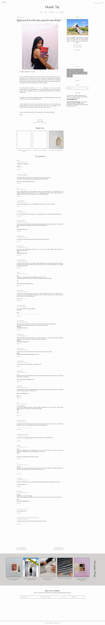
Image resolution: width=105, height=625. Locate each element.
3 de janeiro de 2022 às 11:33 (22, 212)
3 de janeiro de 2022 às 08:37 (22, 161)
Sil (17, 463)
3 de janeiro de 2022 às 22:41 (22, 372)
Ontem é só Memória (21, 314)
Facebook (29, 314)
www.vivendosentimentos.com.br (24, 427)
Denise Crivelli (20, 371)
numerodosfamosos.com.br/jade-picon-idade (28, 517)
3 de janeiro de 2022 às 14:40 (22, 261)
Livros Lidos (52, 12)
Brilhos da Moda (20, 167)
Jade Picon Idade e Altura (22, 522)
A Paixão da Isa (20, 236)
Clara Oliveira (20, 334)
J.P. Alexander (20, 361)
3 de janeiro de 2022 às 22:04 (22, 362)
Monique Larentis (21, 420)
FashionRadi (19, 478)
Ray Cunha (19, 491)
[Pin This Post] (40, 121)
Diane (18, 272)
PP (56, 12)
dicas (37, 122)
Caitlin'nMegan (20, 200)
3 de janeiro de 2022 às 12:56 (22, 237)
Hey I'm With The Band (22, 174)
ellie (18, 188)
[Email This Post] (42, 121)
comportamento (72, 70)
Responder (19, 169)
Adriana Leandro (21, 220)
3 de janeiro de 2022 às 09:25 (22, 175)
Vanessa (18, 445)
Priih (18, 402)
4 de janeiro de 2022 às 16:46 (22, 464)
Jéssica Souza (20, 348)
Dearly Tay (52, 7)
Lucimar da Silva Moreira (23, 434)
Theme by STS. (57, 623)
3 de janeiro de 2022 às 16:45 (22, 306)
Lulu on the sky (20, 320)
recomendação (44, 122)
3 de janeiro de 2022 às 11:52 (22, 222)
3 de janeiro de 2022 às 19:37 (22, 349)
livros (39, 122)
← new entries (21, 548)
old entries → (58, 548)
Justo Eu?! (25, 298)
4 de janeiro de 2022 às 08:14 (22, 387)
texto (69, 75)
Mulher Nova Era (21, 259)
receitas (76, 73)
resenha (84, 73)
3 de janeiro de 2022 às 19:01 (22, 335)
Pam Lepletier (20, 246)
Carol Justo (20, 290)
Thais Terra (19, 386)
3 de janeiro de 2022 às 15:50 (22, 291)
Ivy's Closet (19, 210)
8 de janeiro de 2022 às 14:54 (22, 492)
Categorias (61, 12)
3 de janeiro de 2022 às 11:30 (22, 189)
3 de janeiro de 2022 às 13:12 (22, 247)
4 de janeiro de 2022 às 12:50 (22, 435)
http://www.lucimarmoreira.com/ (24, 439)
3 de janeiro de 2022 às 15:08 (22, 273)
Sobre (45, 12)
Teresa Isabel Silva (21, 305)
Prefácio (18, 472)
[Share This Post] (39, 121)
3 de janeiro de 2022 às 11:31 (22, 202)
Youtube (39, 314)
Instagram (34, 314)
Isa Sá (18, 160)
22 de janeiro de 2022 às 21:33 (22, 519)
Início (41, 12)
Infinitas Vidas (20, 413)
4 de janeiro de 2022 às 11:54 (22, 421)
